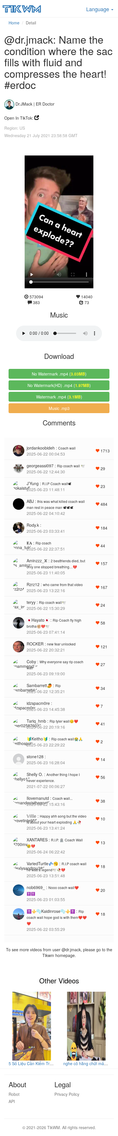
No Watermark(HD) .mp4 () (59, 385)
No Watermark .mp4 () (59, 374)
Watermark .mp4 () (59, 397)
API (12, 1101)
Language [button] (98, 9)
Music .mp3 (59, 408)
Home (14, 23)
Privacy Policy (66, 1094)
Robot (14, 1094)
